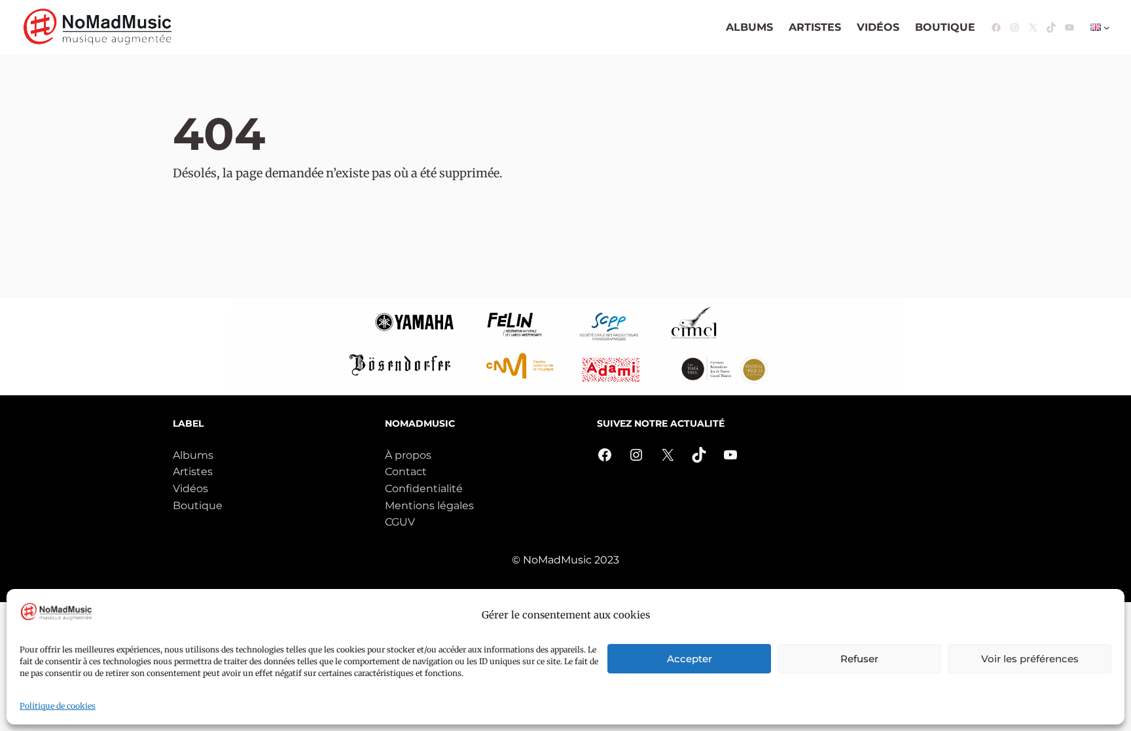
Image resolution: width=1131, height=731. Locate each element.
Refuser (859, 658)
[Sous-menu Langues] (1107, 27)
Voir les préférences (1030, 658)
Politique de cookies (58, 706)
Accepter (689, 658)
